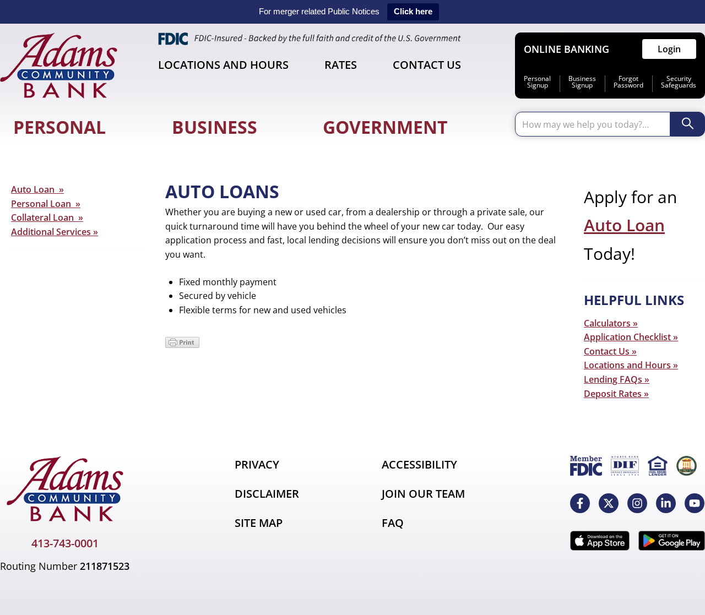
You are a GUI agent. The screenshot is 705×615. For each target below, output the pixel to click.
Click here (413, 11)
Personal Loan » (45, 204)
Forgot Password (628, 82)
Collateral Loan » (47, 217)
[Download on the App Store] (600, 541)
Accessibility (419, 464)
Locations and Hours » (631, 365)
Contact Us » (610, 351)
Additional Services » (54, 232)
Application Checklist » (631, 337)
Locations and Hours (223, 64)
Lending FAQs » (616, 379)
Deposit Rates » (616, 394)
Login (669, 49)
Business (214, 127)
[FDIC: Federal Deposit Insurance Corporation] (586, 466)
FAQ (393, 522)
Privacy (257, 464)
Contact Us (427, 64)
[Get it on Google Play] (671, 541)
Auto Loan (624, 225)
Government (385, 127)
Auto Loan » (37, 189)
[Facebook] (580, 503)
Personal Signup (537, 82)
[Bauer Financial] (686, 466)
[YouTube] (694, 503)
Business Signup (582, 82)
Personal (59, 127)
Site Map (259, 522)
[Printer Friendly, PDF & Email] (182, 345)
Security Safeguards (678, 82)
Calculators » (611, 323)
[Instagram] (637, 503)
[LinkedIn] (666, 503)
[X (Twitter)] (609, 503)
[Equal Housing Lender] (658, 466)
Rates (340, 64)
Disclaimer (267, 493)
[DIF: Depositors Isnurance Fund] (625, 466)
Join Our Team (423, 493)
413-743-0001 (65, 543)
